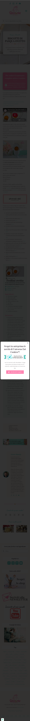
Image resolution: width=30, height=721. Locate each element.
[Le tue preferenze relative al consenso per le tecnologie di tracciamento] (2, 719)
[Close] (28, 343)
